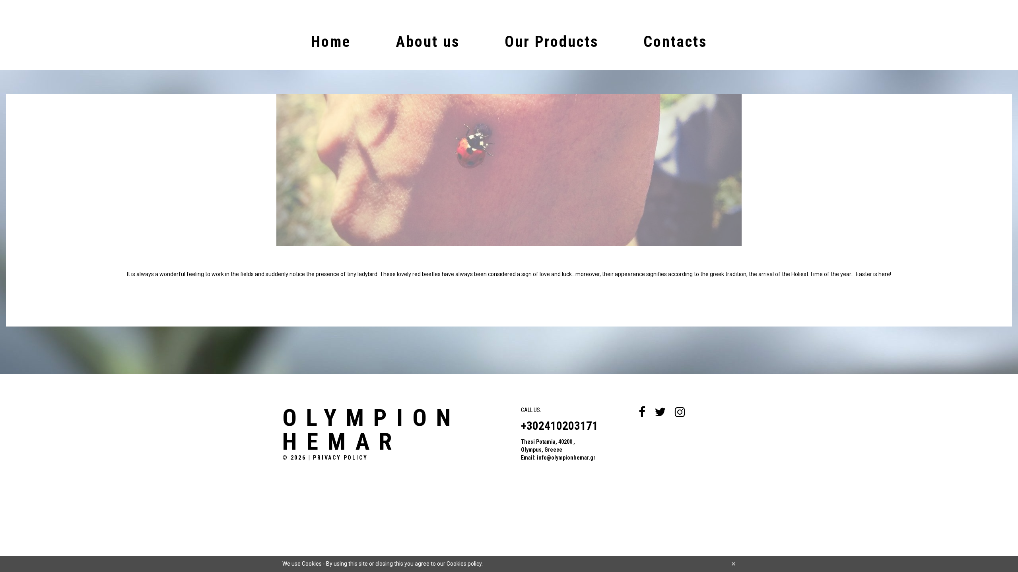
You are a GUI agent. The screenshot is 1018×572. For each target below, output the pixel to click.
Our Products (551, 41)
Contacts (675, 41)
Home (331, 41)
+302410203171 (559, 426)
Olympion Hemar (371, 430)
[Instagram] (680, 412)
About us (428, 41)
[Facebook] (642, 412)
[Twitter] (660, 412)
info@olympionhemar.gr (566, 457)
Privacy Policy (340, 457)
